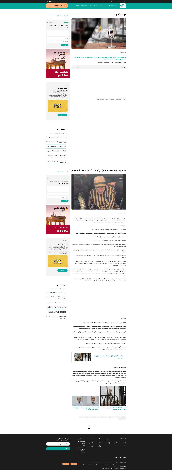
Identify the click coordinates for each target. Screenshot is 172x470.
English (111, 1)
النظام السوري (112, 99)
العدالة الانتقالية (104, 417)
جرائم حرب (86, 417)
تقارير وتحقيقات (112, 6)
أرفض (66, 464)
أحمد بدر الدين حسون (122, 419)
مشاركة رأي (81, 441)
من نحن (125, 1)
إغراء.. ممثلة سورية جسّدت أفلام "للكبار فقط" (56, 137)
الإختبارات (82, 450)
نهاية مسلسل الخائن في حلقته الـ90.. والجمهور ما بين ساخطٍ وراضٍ (56, 141)
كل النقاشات (51, 22)
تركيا (107, 99)
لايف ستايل (116, 444)
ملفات (100, 442)
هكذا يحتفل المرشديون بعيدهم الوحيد (58, 133)
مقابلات (99, 446)
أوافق (74, 464)
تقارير (125, 441)
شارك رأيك (65, 45)
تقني (109, 442)
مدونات (125, 445)
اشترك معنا (119, 1)
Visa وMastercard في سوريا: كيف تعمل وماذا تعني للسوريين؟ (56, 161)
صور (83, 446)
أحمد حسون (117, 417)
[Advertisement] (98, 80)
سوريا (124, 99)
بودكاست (82, 452)
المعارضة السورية (118, 99)
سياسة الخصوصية (123, 462)
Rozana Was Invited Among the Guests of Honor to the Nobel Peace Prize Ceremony (57, 156)
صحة (105, 6)
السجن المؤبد (123, 417)
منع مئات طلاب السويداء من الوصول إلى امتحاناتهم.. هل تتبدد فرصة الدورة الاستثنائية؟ (56, 151)
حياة (91, 6)
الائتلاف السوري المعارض (100, 99)
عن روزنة (116, 462)
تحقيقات (124, 442)
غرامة (99, 417)
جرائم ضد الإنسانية (93, 417)
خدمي (100, 6)
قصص (125, 444)
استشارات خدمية (107, 441)
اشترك (66, 449)
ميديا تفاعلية (81, 448)
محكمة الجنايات (111, 417)
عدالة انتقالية (84, 6)
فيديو (100, 444)
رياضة (92, 441)
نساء (95, 6)
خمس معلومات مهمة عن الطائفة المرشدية (56, 146)
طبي (117, 441)
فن (92, 442)
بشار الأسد (81, 417)
